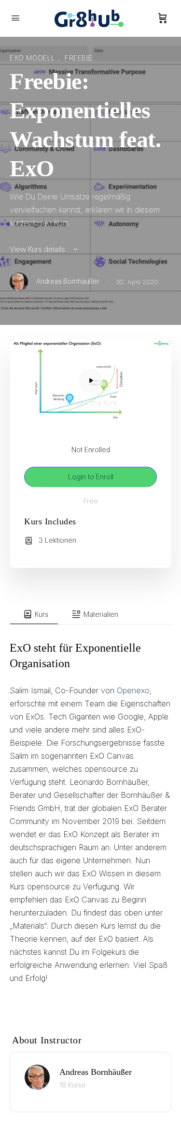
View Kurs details (38, 249)
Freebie (78, 58)
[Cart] (162, 18)
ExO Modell (34, 58)
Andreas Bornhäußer (95, 1072)
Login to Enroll (90, 477)
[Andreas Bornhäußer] (37, 1076)
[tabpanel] (90, 818)
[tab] (34, 614)
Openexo (133, 690)
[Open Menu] (15, 17)
